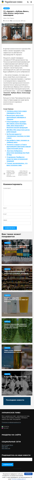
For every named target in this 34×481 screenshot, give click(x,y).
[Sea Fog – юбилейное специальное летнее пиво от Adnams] (17, 304)
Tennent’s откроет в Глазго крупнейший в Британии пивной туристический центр (19, 146)
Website (5, 220)
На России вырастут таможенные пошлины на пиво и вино (18, 136)
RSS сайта (5, 447)
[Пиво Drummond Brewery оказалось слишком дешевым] (17, 278)
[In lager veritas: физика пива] (17, 383)
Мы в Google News (7, 445)
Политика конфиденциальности (11, 422)
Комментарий (7, 188)
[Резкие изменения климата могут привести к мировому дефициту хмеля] (17, 330)
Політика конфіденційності (19, 479)
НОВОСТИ (6, 8)
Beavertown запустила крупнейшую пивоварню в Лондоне (16, 117)
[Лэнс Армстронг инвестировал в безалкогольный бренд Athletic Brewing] (17, 251)
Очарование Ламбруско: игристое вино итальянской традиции (17, 159)
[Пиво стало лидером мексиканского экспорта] (17, 356)
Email (5, 214)
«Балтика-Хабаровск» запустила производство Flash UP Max (18, 153)
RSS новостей (6, 448)
